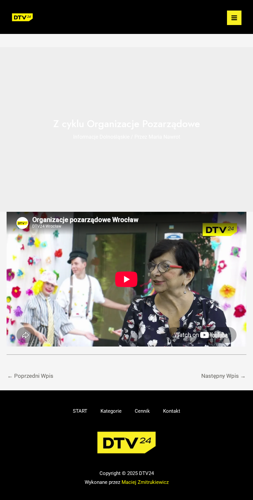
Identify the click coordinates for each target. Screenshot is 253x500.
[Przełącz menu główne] (234, 18)
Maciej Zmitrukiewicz (145, 482)
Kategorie (111, 411)
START (80, 411)
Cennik (142, 411)
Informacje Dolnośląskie (101, 137)
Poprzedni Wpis (30, 376)
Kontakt (171, 411)
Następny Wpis (223, 376)
